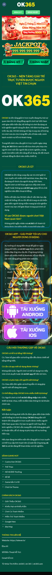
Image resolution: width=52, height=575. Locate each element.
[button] (4, 4)
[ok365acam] (26, 4)
